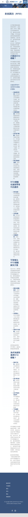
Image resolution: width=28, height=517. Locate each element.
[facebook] (12, 510)
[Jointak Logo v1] (12, 1)
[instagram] (15, 510)
